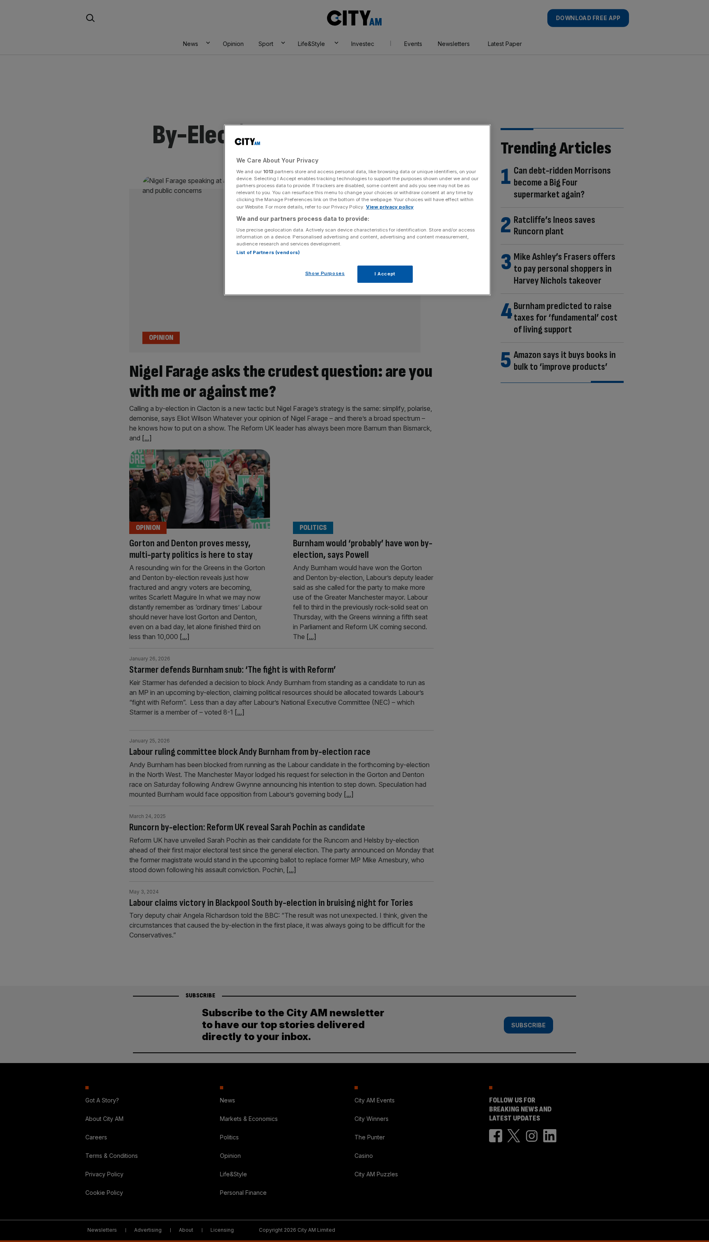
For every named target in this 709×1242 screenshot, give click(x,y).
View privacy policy (390, 207)
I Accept (385, 274)
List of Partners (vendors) (268, 252)
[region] (357, 210)
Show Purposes (325, 273)
